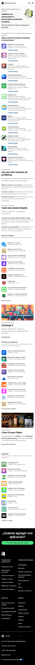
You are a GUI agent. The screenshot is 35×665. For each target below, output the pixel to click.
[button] (17, 47)
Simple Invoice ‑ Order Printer (15, 44)
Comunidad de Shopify (8, 611)
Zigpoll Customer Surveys (14, 249)
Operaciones (25, 25)
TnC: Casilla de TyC (12, 507)
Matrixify (9, 116)
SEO (19, 584)
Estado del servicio (24, 627)
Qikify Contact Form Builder (15, 262)
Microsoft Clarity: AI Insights (15, 376)
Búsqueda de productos (5, 571)
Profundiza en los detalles (8, 408)
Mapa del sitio (6, 655)
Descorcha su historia (8, 444)
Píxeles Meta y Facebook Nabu (15, 396)
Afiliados (21, 620)
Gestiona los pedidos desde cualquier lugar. (15, 218)
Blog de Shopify (6, 615)
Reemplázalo (5, 337)
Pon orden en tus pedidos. (10, 227)
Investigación (5, 618)
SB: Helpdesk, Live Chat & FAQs (16, 268)
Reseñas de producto (25, 571)
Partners (21, 616)
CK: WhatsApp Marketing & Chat (16, 84)
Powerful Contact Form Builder (15, 53)
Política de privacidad (8, 650)
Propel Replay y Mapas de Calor (16, 363)
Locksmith (10, 64)
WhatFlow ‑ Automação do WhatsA (17, 294)
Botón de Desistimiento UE (14, 75)
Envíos (20, 587)
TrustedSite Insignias (13, 127)
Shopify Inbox (11, 281)
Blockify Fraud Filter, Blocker (15, 157)
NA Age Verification (12, 462)
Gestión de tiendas (7, 589)
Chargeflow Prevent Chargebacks (16, 514)
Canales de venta (7, 566)
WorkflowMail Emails (13, 105)
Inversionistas (22, 609)
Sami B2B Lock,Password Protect (16, 475)
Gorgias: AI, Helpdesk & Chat (15, 275)
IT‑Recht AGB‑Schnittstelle (14, 482)
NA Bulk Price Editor (12, 136)
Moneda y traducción (25, 591)
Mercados (21, 568)
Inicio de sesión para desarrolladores (13, 641)
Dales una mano (5, 300)
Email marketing (23, 580)
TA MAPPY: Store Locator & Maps (16, 383)
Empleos (21, 606)
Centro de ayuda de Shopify (7, 603)
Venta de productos (7, 575)
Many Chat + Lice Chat (13, 242)
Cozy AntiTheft (11, 501)
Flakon (18, 436)
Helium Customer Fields (14, 469)
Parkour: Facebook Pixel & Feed (16, 351)
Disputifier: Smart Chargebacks (16, 488)
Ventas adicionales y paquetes (24, 576)
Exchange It (7, 325)
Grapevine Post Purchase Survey (16, 389)
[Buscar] (29, 3)
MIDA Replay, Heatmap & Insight (16, 357)
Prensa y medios (23, 613)
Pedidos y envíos (7, 579)
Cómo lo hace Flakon (11, 432)
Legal (20, 623)
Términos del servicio (8, 646)
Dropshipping (22, 565)
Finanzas (17, 25)
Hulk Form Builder (12, 146)
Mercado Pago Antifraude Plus (15, 494)
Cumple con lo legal (7, 520)
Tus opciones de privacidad (10, 659)
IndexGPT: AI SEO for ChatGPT (15, 370)
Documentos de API (7, 608)
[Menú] (33, 3)
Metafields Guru (11, 95)
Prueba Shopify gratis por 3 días (17, 543)
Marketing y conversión (9, 586)
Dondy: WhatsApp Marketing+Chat (17, 287)
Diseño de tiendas (7, 582)
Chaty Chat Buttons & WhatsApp (16, 255)
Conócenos (21, 603)
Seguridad (4, 27)
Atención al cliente (7, 25)
